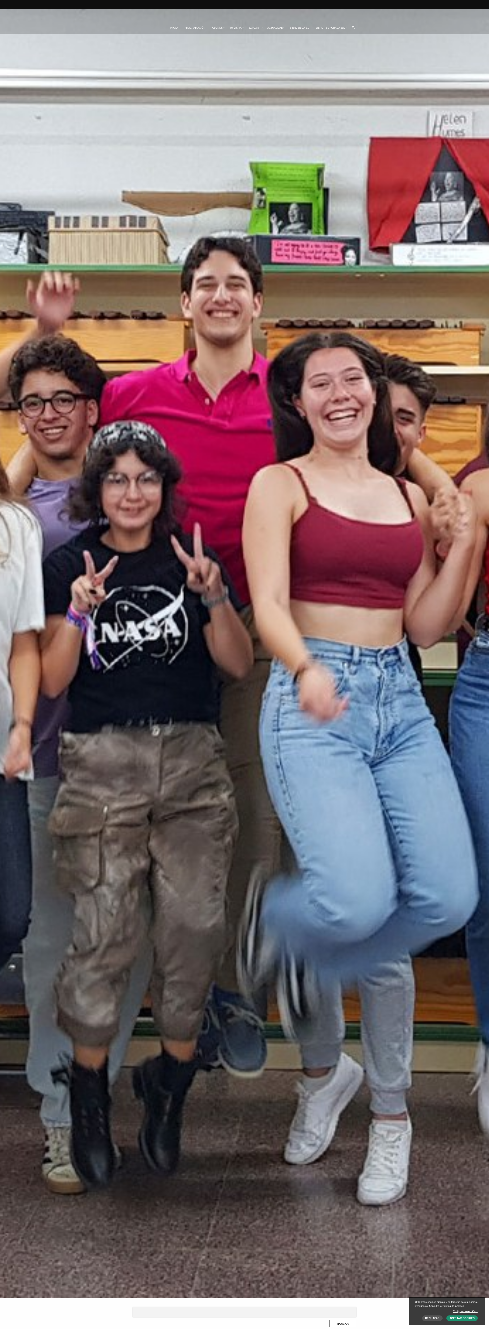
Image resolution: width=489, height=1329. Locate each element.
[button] (353, 27)
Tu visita (236, 27)
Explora (254, 27)
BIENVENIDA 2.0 (299, 27)
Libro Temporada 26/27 (331, 27)
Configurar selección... (465, 1311)
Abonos (217, 27)
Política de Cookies (453, 1306)
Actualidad (275, 27)
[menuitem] (173, 27)
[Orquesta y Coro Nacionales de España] (158, 14)
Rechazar (432, 1318)
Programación (195, 27)
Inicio (174, 27)
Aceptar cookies (462, 1318)
